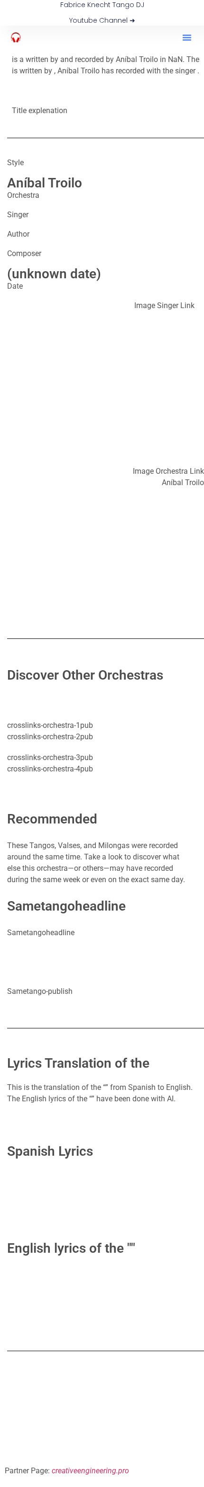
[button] (187, 37)
